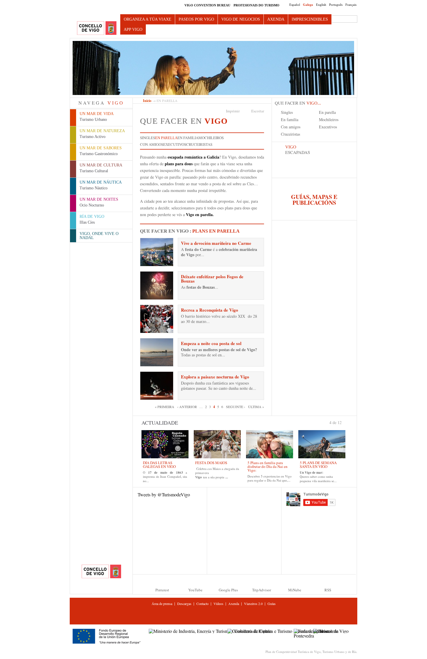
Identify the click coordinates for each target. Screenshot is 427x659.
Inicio (147, 100)
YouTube (195, 589)
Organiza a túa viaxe (147, 19)
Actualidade (159, 422)
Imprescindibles (310, 19)
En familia (187, 137)
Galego (308, 4)
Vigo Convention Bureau (207, 5)
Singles (147, 137)
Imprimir (233, 111)
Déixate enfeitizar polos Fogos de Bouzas (212, 278)
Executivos (174, 144)
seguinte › (235, 406)
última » (256, 406)
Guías (272, 603)
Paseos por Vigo (196, 19)
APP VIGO (133, 29)
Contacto (202, 603)
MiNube (294, 589)
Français (350, 4)
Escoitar (257, 111)
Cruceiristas (199, 144)
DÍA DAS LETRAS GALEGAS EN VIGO (159, 464)
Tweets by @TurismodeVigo (164, 494)
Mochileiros (211, 137)
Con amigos (151, 144)
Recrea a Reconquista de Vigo (209, 310)
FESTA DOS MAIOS (211, 462)
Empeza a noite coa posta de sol (211, 343)
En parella (166, 138)
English (321, 4)
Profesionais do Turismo (256, 5)
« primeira (164, 406)
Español (294, 4)
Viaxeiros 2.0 (253, 603)
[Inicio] (96, 28)
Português (335, 4)
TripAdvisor (261, 589)
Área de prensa (162, 603)
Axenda (275, 19)
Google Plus (228, 589)
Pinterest (162, 589)
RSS (327, 589)
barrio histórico (197, 316)
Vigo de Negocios (240, 19)
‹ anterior (187, 406)
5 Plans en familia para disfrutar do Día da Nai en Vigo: (267, 466)
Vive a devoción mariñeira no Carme (216, 243)
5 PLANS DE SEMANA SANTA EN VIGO (318, 464)
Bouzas (208, 287)
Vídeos (218, 603)
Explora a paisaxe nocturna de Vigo (215, 377)
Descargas (184, 603)
